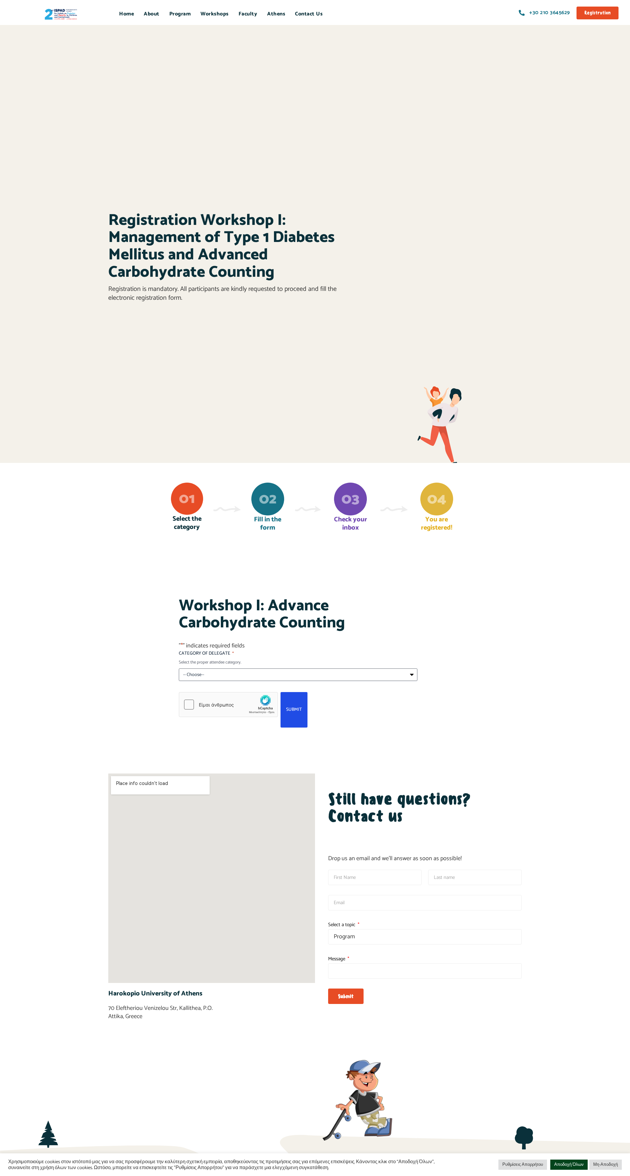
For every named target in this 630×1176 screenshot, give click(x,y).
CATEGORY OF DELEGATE (206, 653)
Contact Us (309, 14)
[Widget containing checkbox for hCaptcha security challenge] (228, 704)
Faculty (248, 14)
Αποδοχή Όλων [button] (569, 1164)
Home (126, 14)
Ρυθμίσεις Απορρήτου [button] (522, 1164)
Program (180, 14)
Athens (276, 14)
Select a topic (342, 925)
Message (337, 959)
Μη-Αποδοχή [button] (605, 1164)
